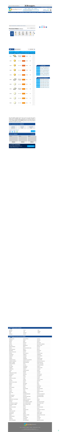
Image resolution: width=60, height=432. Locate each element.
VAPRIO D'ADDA (39, 413)
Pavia (38, 330)
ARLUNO (38, 341)
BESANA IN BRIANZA (12, 346)
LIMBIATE (38, 378)
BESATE (24, 346)
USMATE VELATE (39, 412)
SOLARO (24, 408)
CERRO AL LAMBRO (12, 362)
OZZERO (24, 391)
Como (10, 332)
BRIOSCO (38, 349)
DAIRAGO (38, 370)
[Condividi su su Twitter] (12, 132)
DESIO (10, 371)
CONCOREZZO (25, 366)
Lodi (24, 331)
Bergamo (10, 330)
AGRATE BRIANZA (25, 338)
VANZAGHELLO (11, 413)
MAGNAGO (38, 380)
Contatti (49, 7)
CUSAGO (10, 370)
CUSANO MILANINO (26, 370)
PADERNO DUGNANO (40, 391)
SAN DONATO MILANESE (40, 401)
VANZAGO (24, 413)
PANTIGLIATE (11, 392)
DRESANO (24, 371)
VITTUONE (38, 418)
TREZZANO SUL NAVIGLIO (41, 409)
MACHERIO (10, 380)
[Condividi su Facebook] (10, 132)
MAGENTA (24, 380)
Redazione (46, 7)
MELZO (38, 383)
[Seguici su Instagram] (44, 27)
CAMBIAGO (24, 354)
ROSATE (38, 400)
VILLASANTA (39, 417)
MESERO (10, 384)
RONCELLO (11, 400)
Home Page (10, 12)
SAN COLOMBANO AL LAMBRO (27, 401)
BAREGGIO (24, 342)
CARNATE (10, 357)
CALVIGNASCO (11, 354)
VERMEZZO (24, 416)
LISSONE (24, 379)
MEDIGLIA (10, 383)
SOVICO (38, 408)
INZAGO (24, 375)
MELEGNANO (25, 383)
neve (32, 8)
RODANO (38, 399)
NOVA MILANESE (25, 388)
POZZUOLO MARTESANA (26, 396)
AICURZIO (38, 338)
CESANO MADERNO (12, 363)
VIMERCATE (11, 418)
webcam (29, 8)
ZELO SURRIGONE (26, 420)
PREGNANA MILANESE (40, 396)
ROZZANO (10, 401)
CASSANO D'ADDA (39, 358)
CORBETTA (38, 366)
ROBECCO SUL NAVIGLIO (26, 399)
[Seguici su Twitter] (42, 27)
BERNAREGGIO (25, 345)
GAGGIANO (38, 371)
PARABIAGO (25, 392)
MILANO (38, 384)
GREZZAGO (25, 374)
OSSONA (10, 391)
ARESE (24, 341)
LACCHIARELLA (39, 375)
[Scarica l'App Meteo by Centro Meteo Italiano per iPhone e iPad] (50, 10)
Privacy (39, 427)
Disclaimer (31, 427)
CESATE (24, 363)
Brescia (10, 331)
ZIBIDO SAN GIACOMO (40, 420)
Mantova (24, 332)
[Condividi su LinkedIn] (15, 132)
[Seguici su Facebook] (40, 27)
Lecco (24, 330)
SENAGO (24, 405)
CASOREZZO (25, 358)
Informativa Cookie (35, 427)
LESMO (24, 378)
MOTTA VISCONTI (11, 387)
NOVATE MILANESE (40, 388)
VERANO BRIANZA (11, 416)
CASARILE (10, 358)
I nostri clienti (23, 427)
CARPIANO (24, 357)
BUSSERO (10, 353)
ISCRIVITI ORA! (31, 146)
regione (35, 8)
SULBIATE (10, 409)
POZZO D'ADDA (11, 396)
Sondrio (39, 331)
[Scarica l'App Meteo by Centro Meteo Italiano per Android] (48, 10)
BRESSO (24, 349)
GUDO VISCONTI (39, 374)
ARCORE (10, 341)
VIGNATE (10, 417)
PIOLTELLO (24, 395)
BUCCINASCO (39, 350)
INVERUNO (10, 375)
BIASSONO (38, 346)
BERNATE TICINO (39, 345)
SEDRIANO (38, 404)
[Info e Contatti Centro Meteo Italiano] (46, 27)
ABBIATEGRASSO (11, 338)
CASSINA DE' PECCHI (12, 359)
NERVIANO (38, 387)
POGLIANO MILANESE (40, 395)
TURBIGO (24, 412)
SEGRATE (10, 405)
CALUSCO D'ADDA (39, 353)
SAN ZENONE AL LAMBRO (13, 404)
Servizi (20, 427)
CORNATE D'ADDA (39, 367)
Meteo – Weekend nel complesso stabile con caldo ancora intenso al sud (49, 71)
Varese (39, 332)
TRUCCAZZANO (11, 412)
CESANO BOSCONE (40, 362)
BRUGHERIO (11, 350)
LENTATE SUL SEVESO (12, 378)
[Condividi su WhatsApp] (17, 132)
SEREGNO (38, 405)
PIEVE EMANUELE (11, 395)
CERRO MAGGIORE (26, 362)
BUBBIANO (24, 350)
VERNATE (38, 416)
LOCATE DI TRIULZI (40, 379)
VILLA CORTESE (25, 417)
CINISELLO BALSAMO (40, 363)
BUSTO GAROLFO (25, 353)
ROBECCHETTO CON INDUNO (13, 399)
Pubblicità (27, 427)
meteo (26, 8)
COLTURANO (11, 366)
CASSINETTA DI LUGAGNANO (27, 359)
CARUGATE (38, 357)
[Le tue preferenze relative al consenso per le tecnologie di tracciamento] (58, 430)
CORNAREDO (25, 367)
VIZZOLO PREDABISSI (12, 420)
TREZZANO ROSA (25, 409)
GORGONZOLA (11, 374)
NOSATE (10, 388)
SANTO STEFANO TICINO (26, 404)
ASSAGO (10, 342)
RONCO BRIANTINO (26, 400)
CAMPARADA (39, 354)
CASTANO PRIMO (39, 359)
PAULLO (38, 392)
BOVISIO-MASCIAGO (12, 349)
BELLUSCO (10, 345)
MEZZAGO (24, 384)
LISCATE (10, 379)
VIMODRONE (25, 418)
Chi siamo (42, 7)
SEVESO (10, 408)
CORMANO (10, 367)
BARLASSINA (39, 342)
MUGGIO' (24, 387)
